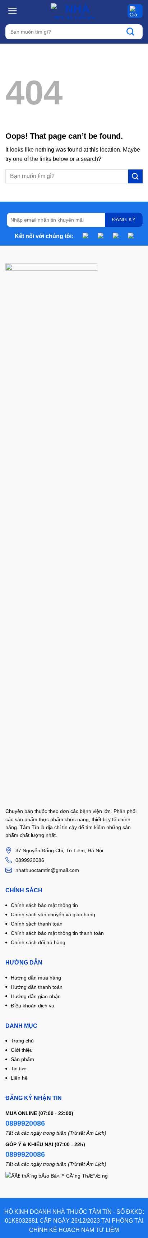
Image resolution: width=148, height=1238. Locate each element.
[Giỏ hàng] (135, 11)
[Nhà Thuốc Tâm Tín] (74, 11)
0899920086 (25, 1123)
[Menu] (13, 11)
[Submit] (134, 31)
